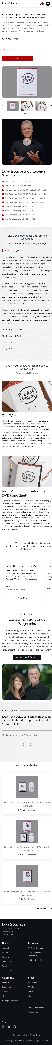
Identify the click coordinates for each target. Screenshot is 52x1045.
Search (5, 966)
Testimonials (7, 970)
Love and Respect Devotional (35, 953)
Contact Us (6, 987)
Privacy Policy (35, 1035)
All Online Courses (35, 948)
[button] (41, 3)
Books (30, 991)
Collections (6, 961)
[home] (11, 3)
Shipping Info (33, 1012)
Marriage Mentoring (10, 1001)
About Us (6, 982)
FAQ (29, 1004)
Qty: (4, 49)
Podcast (5, 948)
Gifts (30, 996)
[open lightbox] (27, 142)
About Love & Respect (27, 657)
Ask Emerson (7, 957)
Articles (5, 952)
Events (5, 991)
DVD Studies (33, 987)
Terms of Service (20, 1035)
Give (4, 996)
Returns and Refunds (36, 1008)
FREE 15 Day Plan (35, 960)
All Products (33, 982)
